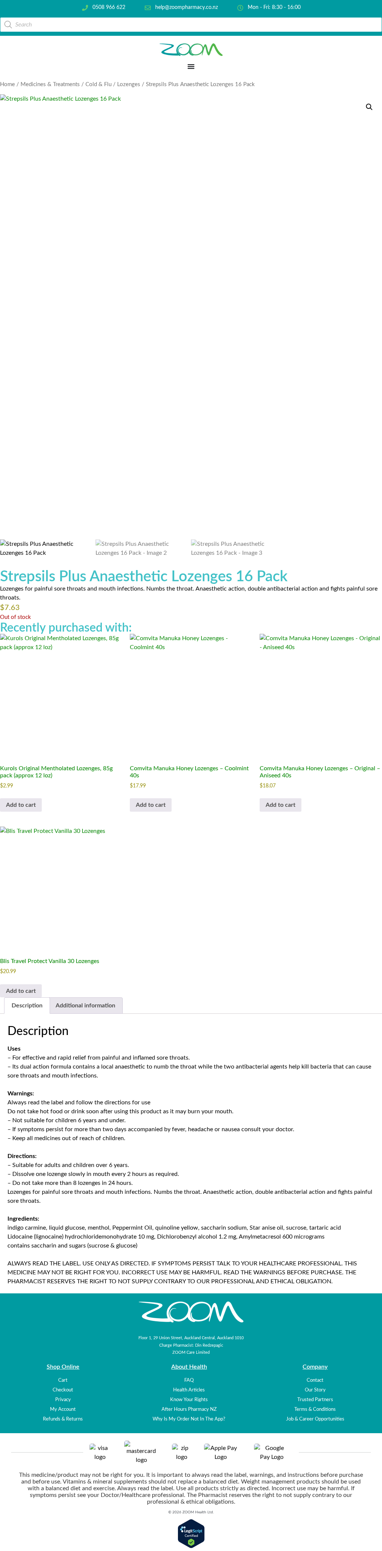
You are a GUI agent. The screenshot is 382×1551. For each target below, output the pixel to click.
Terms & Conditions (315, 1409)
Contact (315, 1380)
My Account (63, 1409)
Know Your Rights (189, 1399)
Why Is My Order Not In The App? (189, 1419)
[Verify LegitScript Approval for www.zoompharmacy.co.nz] (191, 1547)
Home (7, 84)
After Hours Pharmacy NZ (189, 1409)
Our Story (315, 1390)
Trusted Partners (315, 1399)
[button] (369, 107)
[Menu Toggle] (191, 66)
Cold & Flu (98, 84)
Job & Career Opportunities (315, 1419)
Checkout (63, 1390)
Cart (63, 1380)
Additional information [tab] (85, 1006)
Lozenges (128, 84)
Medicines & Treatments (50, 84)
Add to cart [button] (21, 805)
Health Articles (189, 1390)
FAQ (189, 1380)
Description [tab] (27, 1006)
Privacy (63, 1399)
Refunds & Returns (63, 1419)
